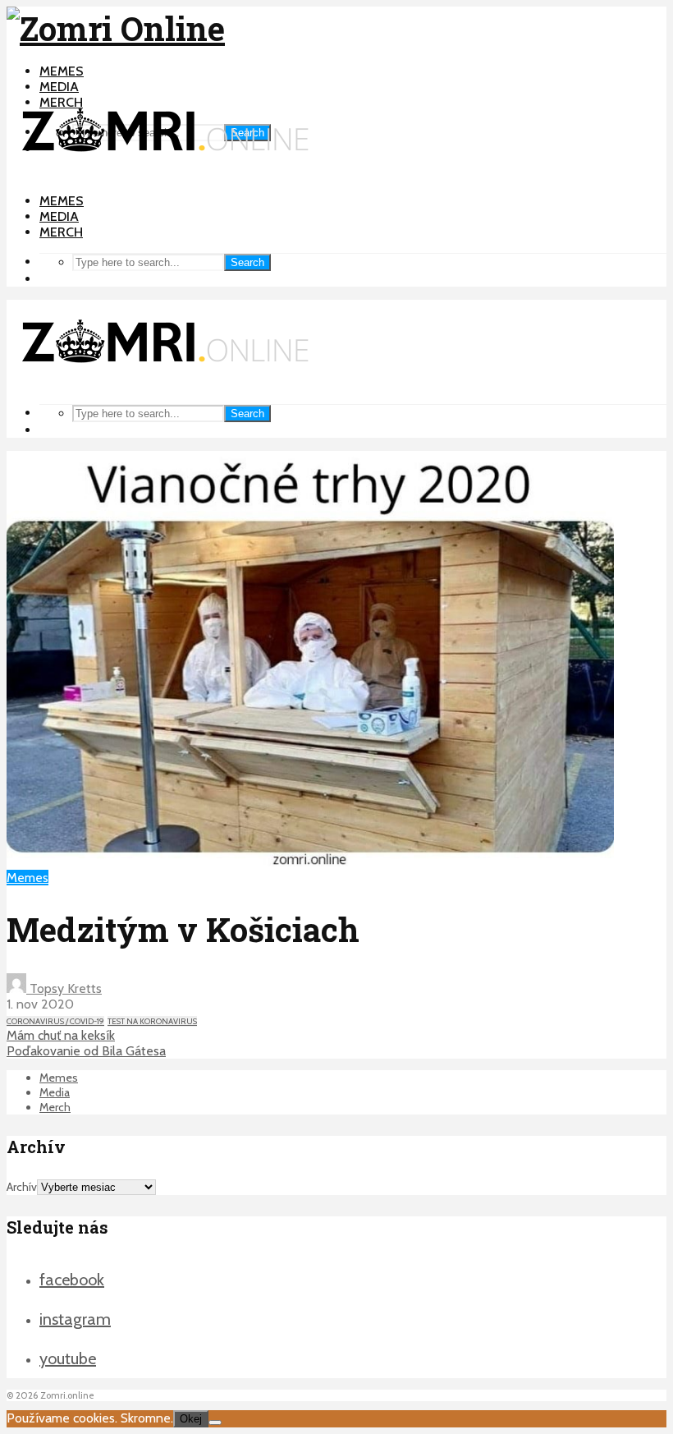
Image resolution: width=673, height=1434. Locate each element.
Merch (61, 232)
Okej (191, 1419)
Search (247, 262)
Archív (22, 1186)
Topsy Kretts (64, 988)
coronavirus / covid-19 (55, 1021)
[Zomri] (215, 1422)
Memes (61, 71)
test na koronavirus (152, 1021)
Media (59, 86)
